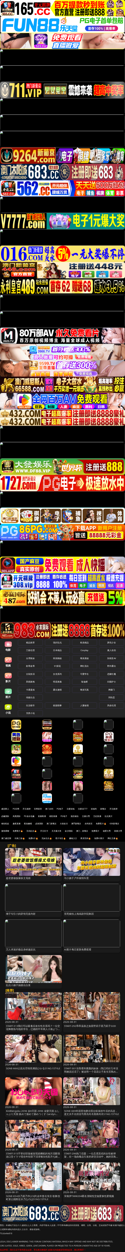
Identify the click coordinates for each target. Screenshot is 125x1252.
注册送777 (82, 808)
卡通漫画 (30, 689)
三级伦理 (30, 650)
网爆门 (111, 689)
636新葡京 (114, 823)
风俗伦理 (111, 705)
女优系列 (57, 674)
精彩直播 (53, 816)
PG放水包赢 (29, 816)
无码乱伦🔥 (31, 831)
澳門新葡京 (76, 823)
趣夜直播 (17, 823)
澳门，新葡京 (82, 831)
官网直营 (38, 808)
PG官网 (16, 808)
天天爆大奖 (57, 831)
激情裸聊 (5, 831)
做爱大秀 (107, 831)
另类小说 (30, 713)
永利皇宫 (89, 823)
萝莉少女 (111, 642)
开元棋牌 (27, 808)
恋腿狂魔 (111, 674)
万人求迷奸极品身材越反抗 (21, 949)
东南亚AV (111, 658)
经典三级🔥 (20, 838)
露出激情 (57, 689)
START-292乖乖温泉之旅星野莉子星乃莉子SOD (90, 1026)
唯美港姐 (84, 658)
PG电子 (60, 808)
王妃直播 (97, 816)
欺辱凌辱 (30, 665)
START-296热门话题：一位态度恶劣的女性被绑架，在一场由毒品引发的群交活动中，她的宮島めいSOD (91, 1156)
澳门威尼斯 (6, 838)
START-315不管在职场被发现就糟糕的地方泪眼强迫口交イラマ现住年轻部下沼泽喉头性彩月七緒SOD (33, 1156)
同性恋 (111, 697)
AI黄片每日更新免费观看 (77, 949)
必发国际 (39, 823)
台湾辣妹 (30, 658)
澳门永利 (49, 808)
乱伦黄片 (109, 816)
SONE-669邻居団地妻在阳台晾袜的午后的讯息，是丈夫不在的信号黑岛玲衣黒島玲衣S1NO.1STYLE (91, 1112)
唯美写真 (84, 689)
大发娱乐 (64, 823)
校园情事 (57, 705)
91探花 (57, 665)
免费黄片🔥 (18, 831)
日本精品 (57, 650)
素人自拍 (111, 650)
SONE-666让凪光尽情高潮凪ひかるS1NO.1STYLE (33, 1068)
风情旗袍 (30, 681)
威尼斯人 (5, 808)
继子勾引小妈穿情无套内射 (21, 913)
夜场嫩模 (28, 823)
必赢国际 (5, 816)
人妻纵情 (84, 705)
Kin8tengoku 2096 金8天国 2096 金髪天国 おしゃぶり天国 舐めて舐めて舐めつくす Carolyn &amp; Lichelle (33, 1114)
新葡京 (103, 808)
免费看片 (95, 831)
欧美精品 (84, 642)
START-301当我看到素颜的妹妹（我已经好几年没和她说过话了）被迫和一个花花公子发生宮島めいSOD (91, 1071)
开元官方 (44, 831)
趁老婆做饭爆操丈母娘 (18, 878)
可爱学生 (84, 674)
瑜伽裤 (84, 681)
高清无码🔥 (85, 838)
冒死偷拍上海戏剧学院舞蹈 (79, 913)
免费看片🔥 (101, 823)
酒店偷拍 (75, 816)
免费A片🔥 (33, 838)
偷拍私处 (5, 823)
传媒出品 (30, 697)
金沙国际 (69, 831)
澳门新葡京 (51, 823)
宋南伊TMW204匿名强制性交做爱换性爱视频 (89, 1196)
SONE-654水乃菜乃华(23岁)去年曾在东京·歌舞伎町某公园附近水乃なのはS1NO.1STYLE (33, 1197)
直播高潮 (42, 816)
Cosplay (84, 650)
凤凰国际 (17, 816)
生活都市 (30, 705)
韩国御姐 (57, 658)
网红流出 (84, 665)
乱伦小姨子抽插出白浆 (18, 985)
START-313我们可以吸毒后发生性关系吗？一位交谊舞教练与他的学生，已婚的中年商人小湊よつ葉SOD (33, 1029)
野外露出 (111, 665)
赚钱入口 (73, 838)
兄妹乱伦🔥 (47, 838)
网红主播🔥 (113, 838)
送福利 (94, 808)
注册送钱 (71, 808)
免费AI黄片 (99, 838)
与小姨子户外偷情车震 (76, 878)
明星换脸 (57, 681)
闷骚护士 (111, 681)
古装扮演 (30, 674)
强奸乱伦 (57, 642)
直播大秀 (118, 831)
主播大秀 (86, 816)
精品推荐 (30, 642)
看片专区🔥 (60, 838)
